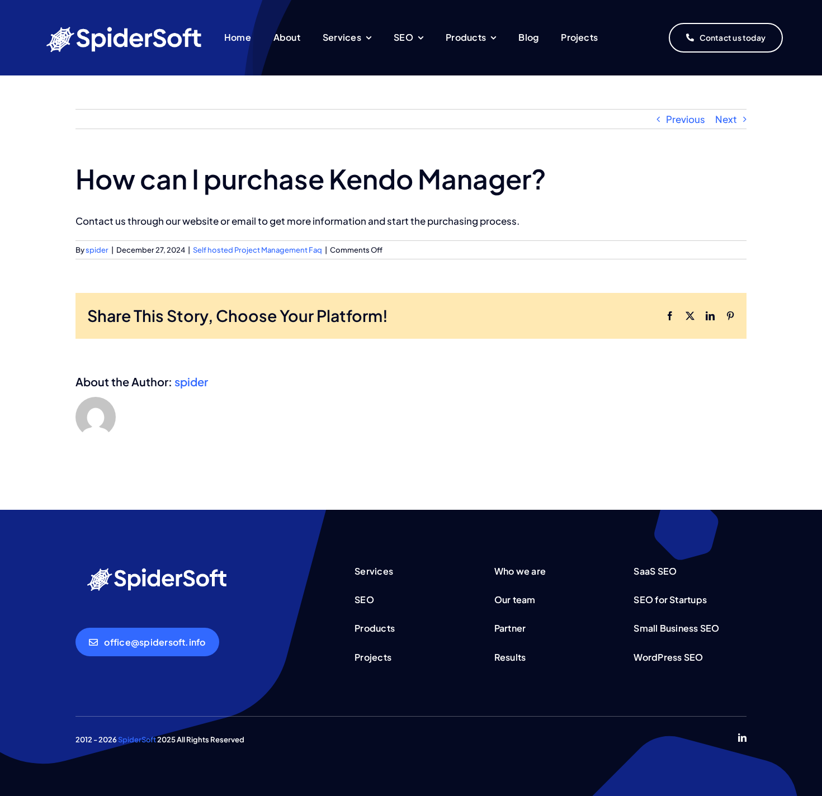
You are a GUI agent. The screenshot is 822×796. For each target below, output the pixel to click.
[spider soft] (159, 564)
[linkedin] (742, 737)
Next (726, 119)
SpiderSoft (137, 739)
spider (97, 249)
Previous (685, 119)
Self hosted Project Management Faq (257, 249)
